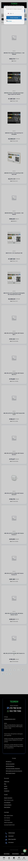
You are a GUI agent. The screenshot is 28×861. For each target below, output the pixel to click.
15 (22, 670)
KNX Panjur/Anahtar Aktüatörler (13, 768)
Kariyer (5, 786)
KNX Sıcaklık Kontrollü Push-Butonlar (14, 771)
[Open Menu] (4, 858)
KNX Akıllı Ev (8, 761)
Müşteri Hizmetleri (8, 798)
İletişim (5, 788)
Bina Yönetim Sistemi (10, 773)
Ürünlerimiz (6, 791)
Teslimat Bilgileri (7, 804)
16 (2, 674)
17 (6, 674)
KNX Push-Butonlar (10, 766)
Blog (5, 783)
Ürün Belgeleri (7, 802)
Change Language (14, 17)
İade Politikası (7, 807)
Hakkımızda (6, 781)
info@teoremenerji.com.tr (9, 719)
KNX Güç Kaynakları (10, 764)
